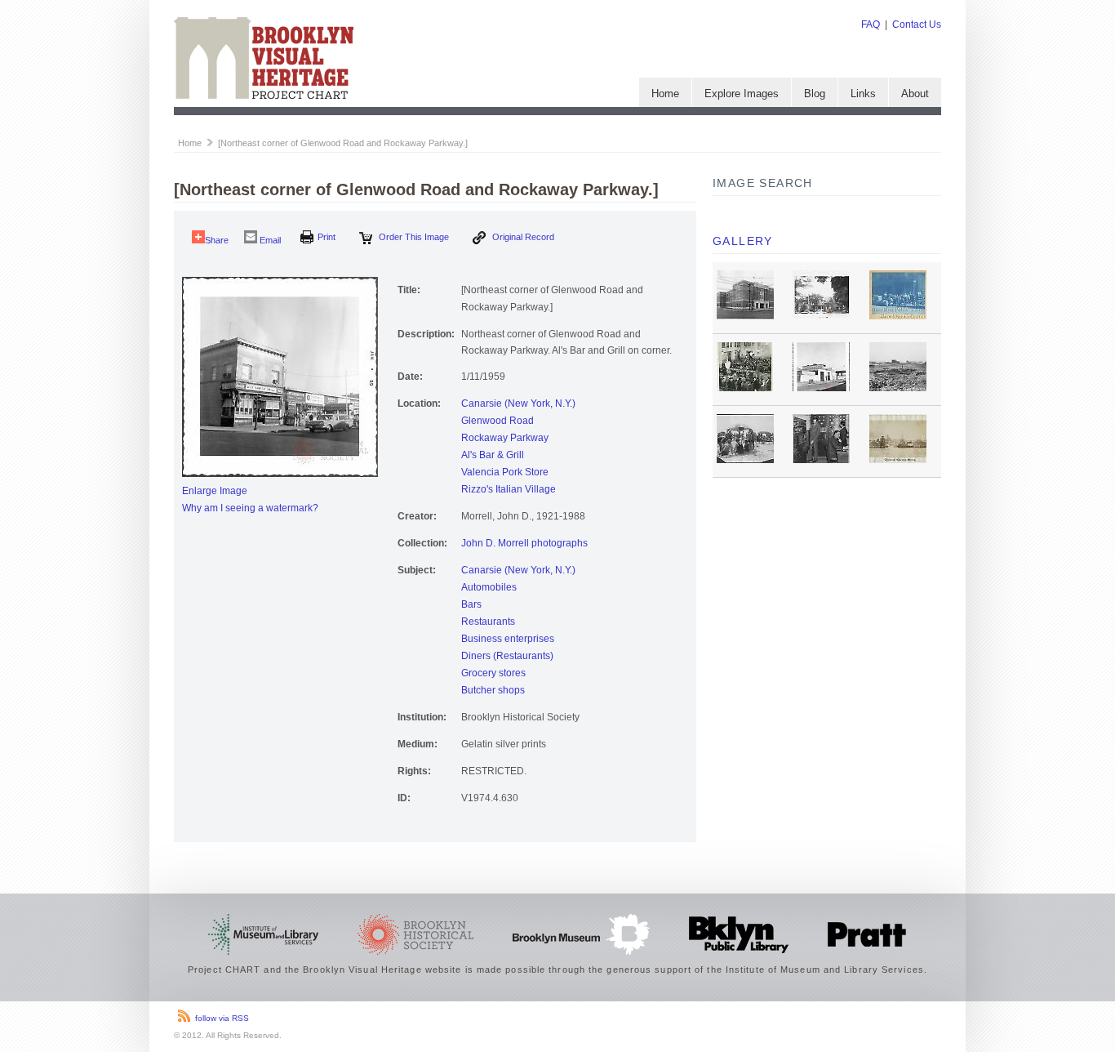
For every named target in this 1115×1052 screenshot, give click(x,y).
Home (665, 93)
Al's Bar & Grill (492, 455)
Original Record (522, 237)
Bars (471, 604)
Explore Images (741, 93)
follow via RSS (222, 1018)
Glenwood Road (497, 420)
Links (863, 93)
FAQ (870, 24)
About (915, 93)
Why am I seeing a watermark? (250, 508)
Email (269, 240)
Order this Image (412, 237)
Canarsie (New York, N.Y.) (518, 403)
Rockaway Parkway (505, 438)
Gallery (743, 240)
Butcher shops (493, 690)
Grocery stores (493, 673)
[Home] (263, 95)
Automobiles (489, 587)
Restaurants (488, 621)
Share (217, 240)
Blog (814, 93)
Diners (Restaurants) (507, 656)
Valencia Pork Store (505, 472)
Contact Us (916, 24)
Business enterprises (507, 638)
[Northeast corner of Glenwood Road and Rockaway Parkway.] (343, 143)
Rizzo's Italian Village (508, 489)
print (326, 237)
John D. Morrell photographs (524, 543)
